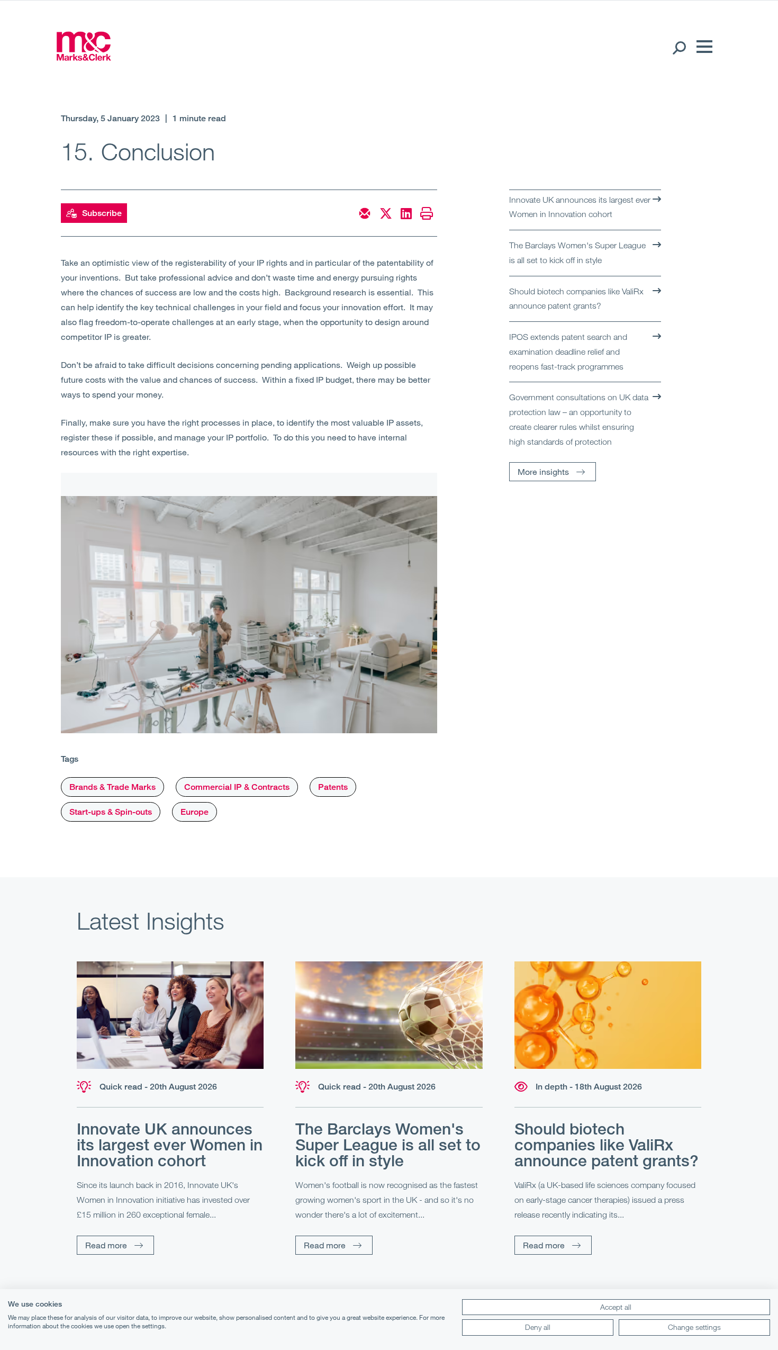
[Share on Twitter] (385, 213)
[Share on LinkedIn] (406, 213)
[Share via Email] (364, 213)
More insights (543, 471)
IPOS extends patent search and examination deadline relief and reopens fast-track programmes (568, 351)
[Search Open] (679, 47)
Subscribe (102, 213)
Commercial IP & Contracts (237, 787)
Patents (333, 787)
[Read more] (170, 1015)
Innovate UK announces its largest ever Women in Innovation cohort (579, 207)
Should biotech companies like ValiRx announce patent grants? (576, 298)
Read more (106, 1245)
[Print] (426, 213)
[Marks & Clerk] (83, 57)
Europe (194, 812)
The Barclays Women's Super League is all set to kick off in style (577, 252)
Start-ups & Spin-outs (110, 812)
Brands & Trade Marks (112, 787)
